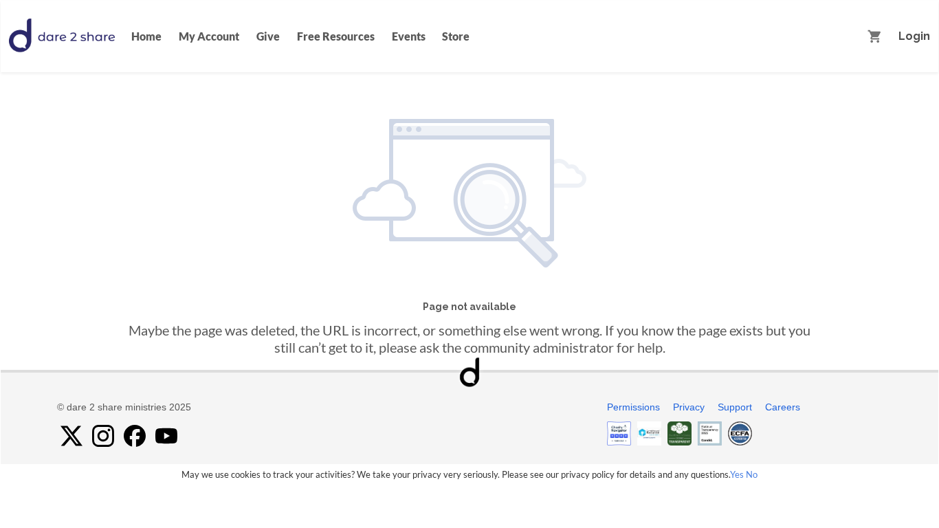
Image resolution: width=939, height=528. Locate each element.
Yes (737, 474)
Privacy (689, 407)
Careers (782, 407)
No (752, 474)
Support (735, 407)
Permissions (633, 407)
